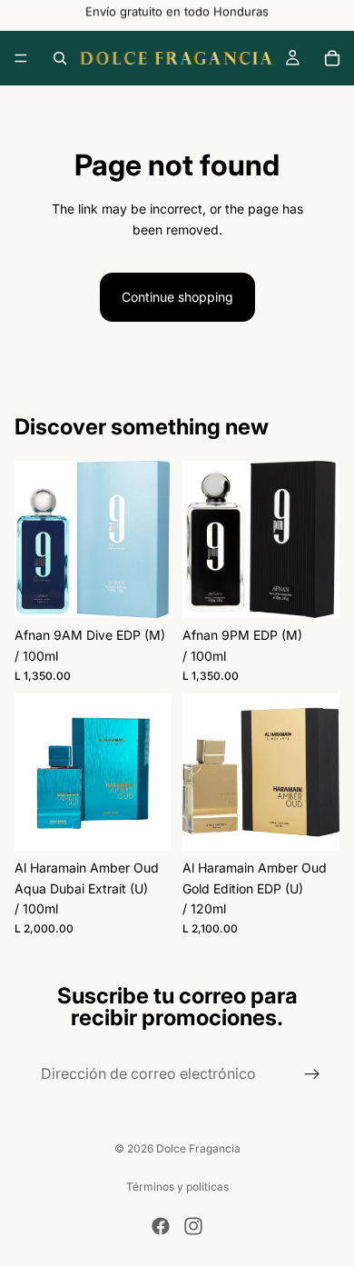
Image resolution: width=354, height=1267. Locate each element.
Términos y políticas (177, 1186)
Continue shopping (177, 296)
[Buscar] (60, 58)
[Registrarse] (312, 1074)
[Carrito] (332, 58)
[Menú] (21, 58)
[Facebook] (161, 1226)
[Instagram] (193, 1226)
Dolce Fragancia (198, 1148)
